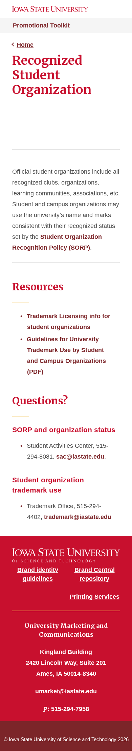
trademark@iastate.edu (77, 517)
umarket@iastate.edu (66, 691)
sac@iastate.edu (80, 456)
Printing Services (94, 596)
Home (25, 44)
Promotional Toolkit (41, 25)
